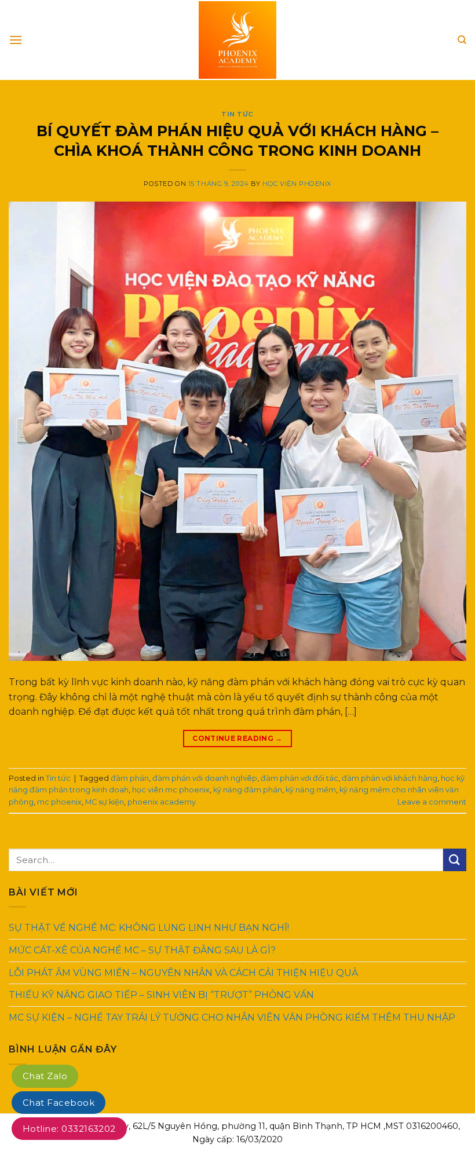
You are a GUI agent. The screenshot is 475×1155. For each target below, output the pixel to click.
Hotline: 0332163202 (69, 1128)
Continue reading (237, 738)
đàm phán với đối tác (299, 778)
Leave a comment (431, 802)
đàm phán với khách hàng (389, 778)
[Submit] (454, 860)
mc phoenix (59, 802)
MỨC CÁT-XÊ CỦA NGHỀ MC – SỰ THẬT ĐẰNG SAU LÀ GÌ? (142, 950)
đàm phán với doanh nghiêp (204, 778)
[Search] (462, 40)
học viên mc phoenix (171, 789)
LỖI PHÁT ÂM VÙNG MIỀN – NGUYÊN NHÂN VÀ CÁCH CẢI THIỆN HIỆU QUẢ (183, 972)
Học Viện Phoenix (296, 184)
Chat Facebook (58, 1102)
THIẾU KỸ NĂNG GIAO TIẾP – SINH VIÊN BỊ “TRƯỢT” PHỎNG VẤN (161, 994)
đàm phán (130, 778)
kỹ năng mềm (311, 789)
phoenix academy (161, 802)
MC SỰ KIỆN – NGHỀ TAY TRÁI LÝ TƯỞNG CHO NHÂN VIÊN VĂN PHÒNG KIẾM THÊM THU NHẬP (232, 1017)
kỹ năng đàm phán (247, 789)
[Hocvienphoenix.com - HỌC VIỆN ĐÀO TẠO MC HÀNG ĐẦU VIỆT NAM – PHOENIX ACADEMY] (237, 40)
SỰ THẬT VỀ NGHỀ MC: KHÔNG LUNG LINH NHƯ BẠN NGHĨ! (149, 927)
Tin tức (237, 114)
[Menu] (16, 39)
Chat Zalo (45, 1075)
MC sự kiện (104, 802)
